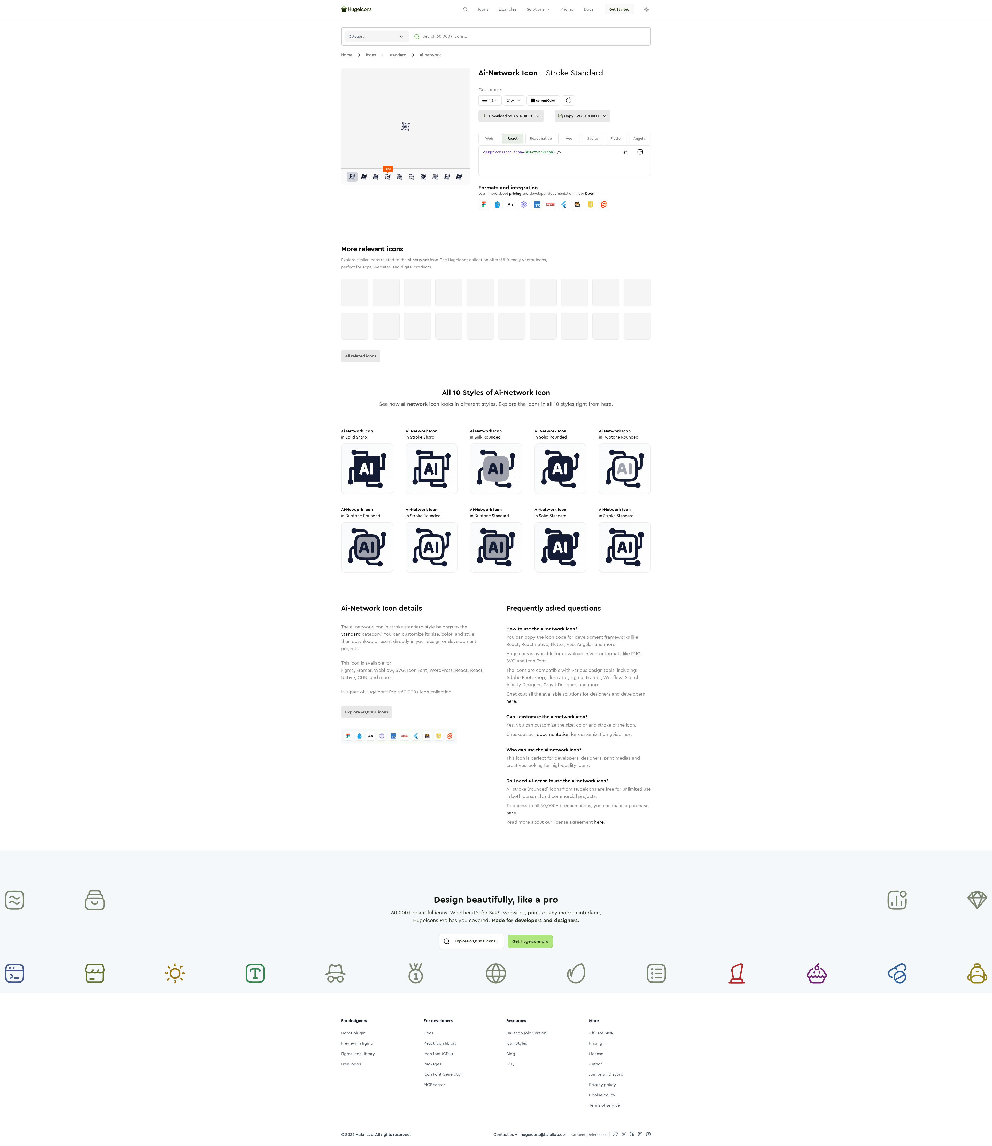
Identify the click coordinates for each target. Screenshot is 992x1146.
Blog (510, 1054)
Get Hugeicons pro (530, 941)
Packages (432, 1064)
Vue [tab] (569, 138)
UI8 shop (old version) (527, 1033)
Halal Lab (364, 1134)
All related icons (360, 356)
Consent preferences (588, 1134)
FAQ (510, 1064)
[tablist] (564, 138)
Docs (589, 193)
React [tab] (513, 138)
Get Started (619, 9)
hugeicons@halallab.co (543, 1134)
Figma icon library (358, 1054)
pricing (515, 193)
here (511, 701)
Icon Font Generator (443, 1074)
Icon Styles (516, 1043)
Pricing (595, 1043)
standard (397, 55)
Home (346, 55)
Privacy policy (602, 1085)
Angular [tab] (640, 138)
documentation (553, 734)
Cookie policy (602, 1095)
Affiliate (601, 1033)
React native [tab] (541, 138)
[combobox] (377, 36)
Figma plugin (353, 1033)
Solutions (535, 9)
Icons (371, 55)
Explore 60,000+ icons (366, 712)
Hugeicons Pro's (382, 692)
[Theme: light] (646, 9)
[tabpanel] (564, 160)
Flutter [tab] (616, 138)
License (596, 1054)
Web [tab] (489, 138)
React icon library (440, 1043)
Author (595, 1064)
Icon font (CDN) (438, 1054)
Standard (351, 634)
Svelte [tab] (592, 138)
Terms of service (604, 1105)
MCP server (434, 1085)
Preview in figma (357, 1043)
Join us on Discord (606, 1074)
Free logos (351, 1064)
